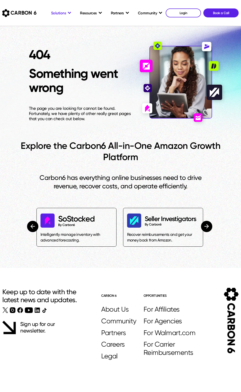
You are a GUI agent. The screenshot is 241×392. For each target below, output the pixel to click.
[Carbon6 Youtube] (29, 310)
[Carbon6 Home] (231, 320)
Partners (113, 333)
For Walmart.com (170, 333)
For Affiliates (162, 309)
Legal (109, 356)
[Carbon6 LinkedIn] (37, 310)
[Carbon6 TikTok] (44, 310)
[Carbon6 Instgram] (13, 310)
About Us (115, 309)
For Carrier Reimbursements (168, 348)
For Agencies (163, 321)
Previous (33, 226)
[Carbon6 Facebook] (20, 310)
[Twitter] (5, 310)
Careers (113, 344)
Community (119, 321)
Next (206, 226)
